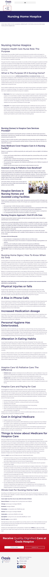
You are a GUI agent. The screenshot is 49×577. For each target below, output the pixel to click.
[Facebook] (18, 567)
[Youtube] (24, 567)
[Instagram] (21, 567)
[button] (25, 3)
